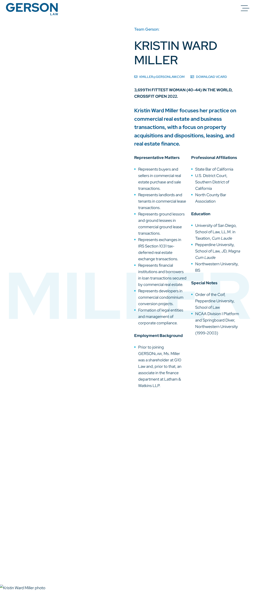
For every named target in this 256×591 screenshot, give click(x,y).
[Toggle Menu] (245, 8)
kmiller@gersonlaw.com (162, 77)
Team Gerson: (146, 29)
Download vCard (211, 77)
